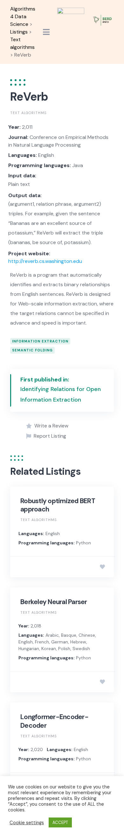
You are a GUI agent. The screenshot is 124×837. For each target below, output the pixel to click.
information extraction (40, 341)
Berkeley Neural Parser (53, 601)
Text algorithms (28, 113)
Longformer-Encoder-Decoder (54, 721)
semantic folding (32, 350)
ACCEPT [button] (60, 822)
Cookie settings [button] (27, 822)
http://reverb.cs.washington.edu (45, 261)
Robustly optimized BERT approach (57, 505)
